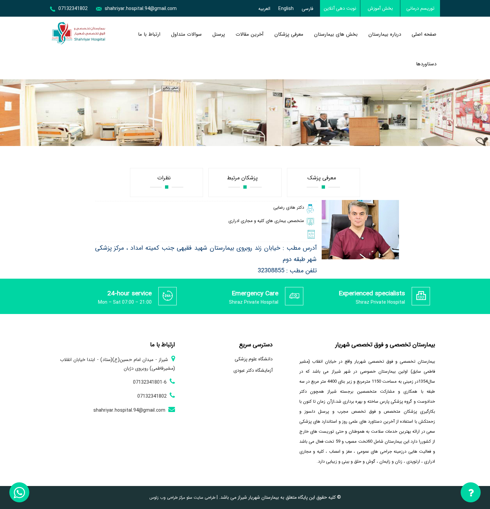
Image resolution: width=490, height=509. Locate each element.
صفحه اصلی (424, 34)
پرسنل (218, 34)
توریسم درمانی (420, 8)
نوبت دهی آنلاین (340, 8)
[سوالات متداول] (471, 494)
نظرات (166, 178)
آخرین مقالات (250, 34)
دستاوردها (426, 64)
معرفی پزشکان (288, 34)
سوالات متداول (186, 34)
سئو (188, 497)
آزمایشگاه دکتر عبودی (253, 370)
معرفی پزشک (323, 178)
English (286, 8)
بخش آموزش (380, 8)
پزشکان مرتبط (245, 178)
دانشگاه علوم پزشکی (254, 359)
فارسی (307, 8)
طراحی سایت (203, 497)
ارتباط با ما (149, 34)
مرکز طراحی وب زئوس (167, 497)
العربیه (264, 8)
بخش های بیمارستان (336, 34)
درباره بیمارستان (384, 34)
